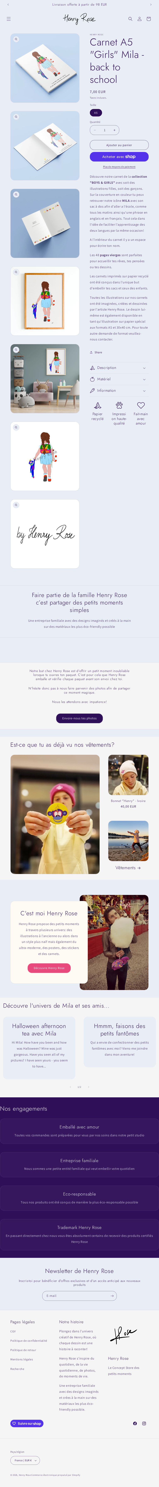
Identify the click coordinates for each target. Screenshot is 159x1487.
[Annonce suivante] (150, 4)
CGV (13, 1331)
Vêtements (126, 867)
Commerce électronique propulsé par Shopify (55, 1475)
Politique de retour (23, 1350)
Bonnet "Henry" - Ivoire (128, 801)
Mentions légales (21, 1359)
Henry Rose (25, 1475)
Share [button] (98, 352)
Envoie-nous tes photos (79, 718)
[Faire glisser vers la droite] (88, 1087)
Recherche (17, 1369)
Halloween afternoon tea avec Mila (39, 1029)
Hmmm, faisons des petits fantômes (119, 1029)
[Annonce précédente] (8, 4)
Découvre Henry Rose (49, 968)
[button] (8, 18)
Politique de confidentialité (28, 1341)
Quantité (95, 122)
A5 (96, 113)
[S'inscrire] (112, 1296)
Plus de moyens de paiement (119, 166)
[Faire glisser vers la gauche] (70, 1087)
